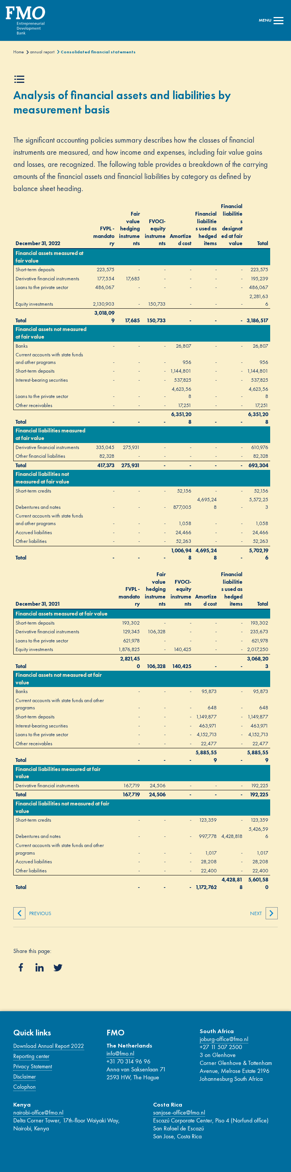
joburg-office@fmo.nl (224, 1039)
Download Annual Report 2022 (48, 1046)
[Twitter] (58, 967)
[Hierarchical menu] (21, 79)
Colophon (24, 1087)
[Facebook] (20, 967)
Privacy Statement (32, 1066)
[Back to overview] (27, 20)
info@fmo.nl (120, 1053)
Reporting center (31, 1056)
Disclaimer (24, 1076)
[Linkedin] (39, 967)
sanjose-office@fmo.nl (179, 1112)
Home (18, 52)
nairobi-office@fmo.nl (38, 1112)
